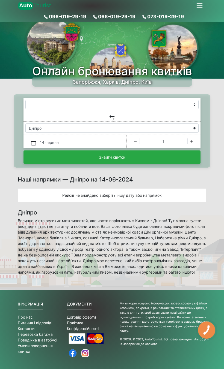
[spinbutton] (164, 141)
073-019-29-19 (165, 16)
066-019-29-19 (117, 16)
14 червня (49, 142)
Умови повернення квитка (35, 348)
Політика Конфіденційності (83, 325)
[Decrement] (135, 141)
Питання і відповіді (35, 322)
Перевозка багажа (35, 334)
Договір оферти (81, 317)
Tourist (35, 5)
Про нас (25, 317)
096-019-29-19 (67, 16)
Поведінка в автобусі (37, 340)
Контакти (26, 328)
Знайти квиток (112, 157)
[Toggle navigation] (199, 5)
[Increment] (192, 141)
